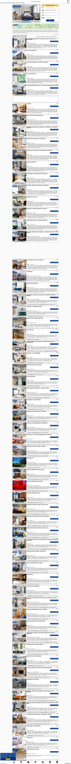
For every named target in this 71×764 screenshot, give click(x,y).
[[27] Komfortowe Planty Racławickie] (19, 369)
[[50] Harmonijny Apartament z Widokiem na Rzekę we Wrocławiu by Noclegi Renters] (19, 637)
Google (14, 753)
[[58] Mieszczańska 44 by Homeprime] (19, 730)
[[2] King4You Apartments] (19, 55)
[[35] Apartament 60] (19, 462)
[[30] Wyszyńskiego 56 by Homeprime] (19, 404)
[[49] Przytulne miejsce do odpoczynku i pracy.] (19, 625)
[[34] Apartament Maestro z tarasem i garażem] (19, 451)
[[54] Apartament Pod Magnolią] (19, 684)
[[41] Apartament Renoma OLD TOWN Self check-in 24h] (19, 532)
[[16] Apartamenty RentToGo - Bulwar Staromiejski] (19, 224)
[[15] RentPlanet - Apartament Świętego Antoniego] (19, 213)
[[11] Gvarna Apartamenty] (19, 166)
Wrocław (14, 39)
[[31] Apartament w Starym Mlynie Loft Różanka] (19, 416)
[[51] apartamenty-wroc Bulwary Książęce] (19, 649)
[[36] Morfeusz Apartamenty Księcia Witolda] (19, 474)
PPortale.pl (4, 763)
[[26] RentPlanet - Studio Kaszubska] (19, 357)
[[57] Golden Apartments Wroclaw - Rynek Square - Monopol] (19, 719)
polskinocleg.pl (35, 1)
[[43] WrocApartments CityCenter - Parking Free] (19, 555)
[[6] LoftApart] (19, 108)
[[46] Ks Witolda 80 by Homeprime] (19, 590)
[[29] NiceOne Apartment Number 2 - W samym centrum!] (19, 392)
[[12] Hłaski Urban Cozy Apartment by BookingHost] (19, 178)
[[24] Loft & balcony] (19, 334)
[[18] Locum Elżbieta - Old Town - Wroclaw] (19, 264)
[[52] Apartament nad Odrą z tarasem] (19, 660)
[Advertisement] (35, 250)
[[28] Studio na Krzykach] (19, 381)
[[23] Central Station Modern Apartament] (19, 322)
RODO (5, 757)
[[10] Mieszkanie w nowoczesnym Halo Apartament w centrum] (19, 155)
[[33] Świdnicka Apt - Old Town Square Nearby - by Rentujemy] (19, 439)
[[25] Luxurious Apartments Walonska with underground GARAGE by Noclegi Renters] (19, 346)
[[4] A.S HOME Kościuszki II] (19, 78)
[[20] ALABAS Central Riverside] (19, 287)
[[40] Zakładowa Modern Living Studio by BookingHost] (19, 520)
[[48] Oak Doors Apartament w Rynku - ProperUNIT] (19, 614)
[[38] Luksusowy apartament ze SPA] (19, 497)
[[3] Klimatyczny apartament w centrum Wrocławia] (19, 66)
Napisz (70, 763)
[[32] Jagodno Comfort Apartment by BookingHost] (19, 427)
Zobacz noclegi (54, 41)
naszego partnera (52, 304)
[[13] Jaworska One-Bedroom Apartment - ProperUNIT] (19, 190)
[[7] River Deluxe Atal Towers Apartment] (19, 120)
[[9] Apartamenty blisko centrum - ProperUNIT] (19, 143)
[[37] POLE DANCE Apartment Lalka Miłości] (19, 486)
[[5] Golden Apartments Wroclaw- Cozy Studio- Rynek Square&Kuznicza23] (19, 90)
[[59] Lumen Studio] (19, 742)
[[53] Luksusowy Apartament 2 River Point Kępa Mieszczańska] (19, 672)
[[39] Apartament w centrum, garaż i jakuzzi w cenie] (19, 509)
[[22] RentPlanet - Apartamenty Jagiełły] (19, 311)
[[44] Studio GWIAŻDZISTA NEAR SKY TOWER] (19, 567)
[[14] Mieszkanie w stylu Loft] (19, 201)
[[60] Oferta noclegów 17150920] (19, 754)
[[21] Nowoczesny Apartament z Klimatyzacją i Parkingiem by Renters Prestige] (19, 299)
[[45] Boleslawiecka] (19, 579)
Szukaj (50, 20)
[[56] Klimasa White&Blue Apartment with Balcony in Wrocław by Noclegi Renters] (19, 707)
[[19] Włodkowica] (19, 276)
